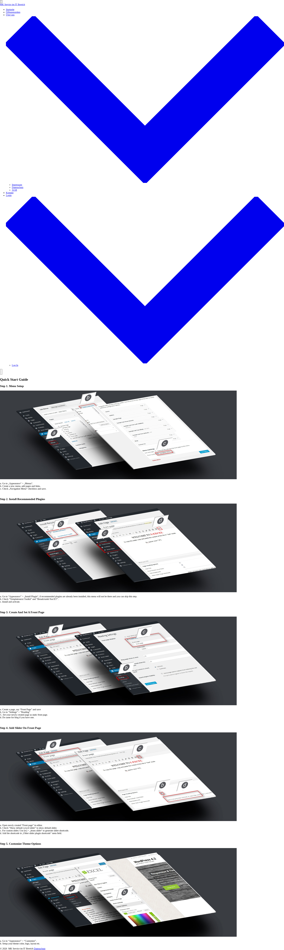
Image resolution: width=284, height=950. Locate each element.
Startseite (10, 9)
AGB (14, 190)
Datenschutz (17, 187)
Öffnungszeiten (13, 12)
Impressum (17, 184)
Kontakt (9, 192)
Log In (15, 365)
